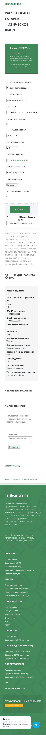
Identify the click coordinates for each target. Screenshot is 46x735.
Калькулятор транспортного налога (19, 570)
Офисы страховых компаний (16, 592)
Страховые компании (13, 585)
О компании (10, 618)
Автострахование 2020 (15, 538)
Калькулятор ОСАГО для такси (17, 640)
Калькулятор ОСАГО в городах (17, 596)
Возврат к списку (12, 465)
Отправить (14, 447)
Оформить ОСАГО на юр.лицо (17, 655)
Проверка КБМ (11, 559)
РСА (6, 621)
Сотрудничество (11, 611)
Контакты (29, 535)
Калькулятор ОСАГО (31, 479)
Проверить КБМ (20, 160)
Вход (7, 535)
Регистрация (17, 535)
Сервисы (16, 479)
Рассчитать (20, 209)
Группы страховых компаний (16, 588)
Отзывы (30, 538)
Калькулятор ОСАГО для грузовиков (19, 677)
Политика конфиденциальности (19, 540)
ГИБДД (7, 625)
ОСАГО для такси (12, 636)
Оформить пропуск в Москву (16, 673)
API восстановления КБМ (15, 688)
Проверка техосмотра (13, 566)
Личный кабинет (12, 607)
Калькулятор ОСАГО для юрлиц (17, 651)
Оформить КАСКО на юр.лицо (17, 658)
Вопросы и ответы (12, 614)
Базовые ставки (27, 69)
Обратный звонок (14, 705)
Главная (6, 479)
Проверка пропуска (13, 574)
